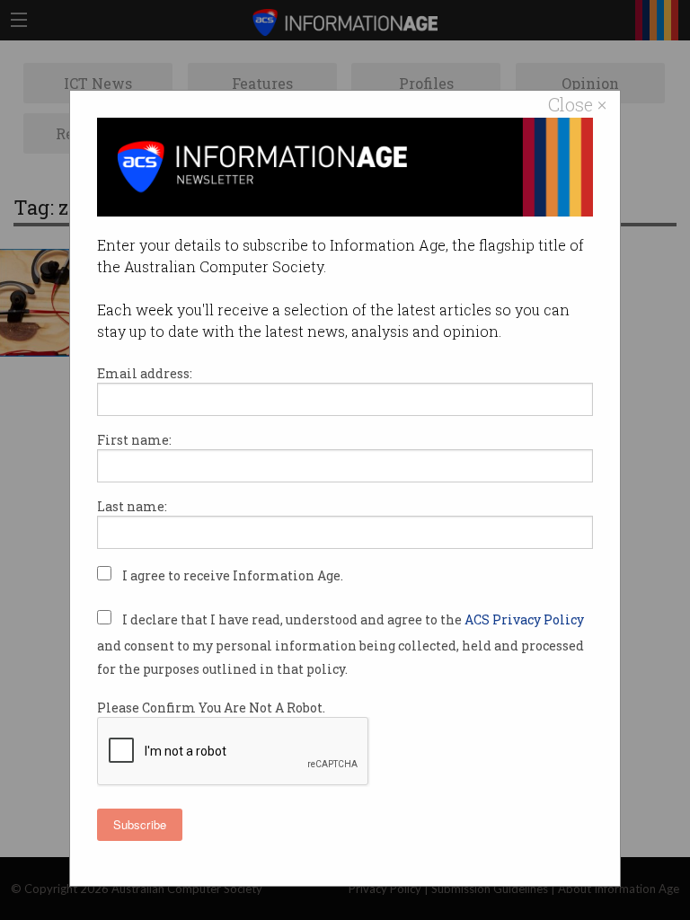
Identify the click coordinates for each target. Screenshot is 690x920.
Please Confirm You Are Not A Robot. (211, 707)
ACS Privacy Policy (524, 619)
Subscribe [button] (139, 824)
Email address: (144, 373)
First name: (134, 439)
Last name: (132, 506)
